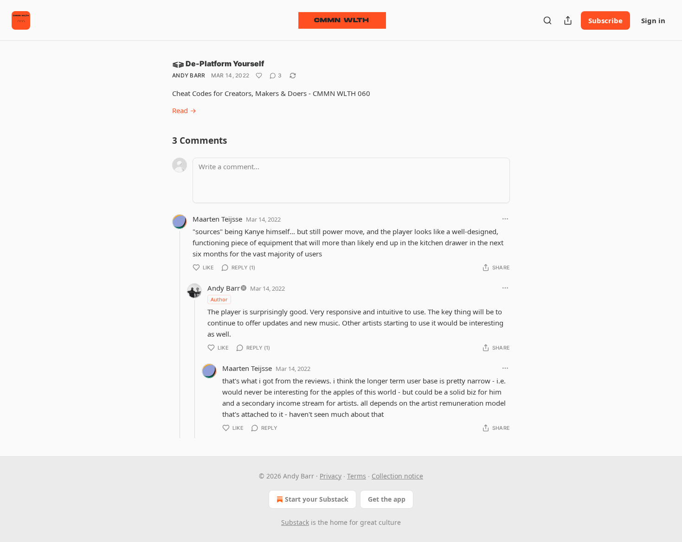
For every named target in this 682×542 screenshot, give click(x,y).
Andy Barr (189, 75)
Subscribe (605, 20)
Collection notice (397, 476)
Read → (184, 110)
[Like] (259, 75)
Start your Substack (316, 499)
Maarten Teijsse (217, 218)
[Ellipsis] (505, 218)
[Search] (547, 20)
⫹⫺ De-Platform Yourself (218, 63)
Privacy (330, 476)
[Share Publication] (568, 20)
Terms (356, 476)
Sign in (653, 20)
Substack (295, 522)
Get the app (386, 499)
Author (219, 299)
